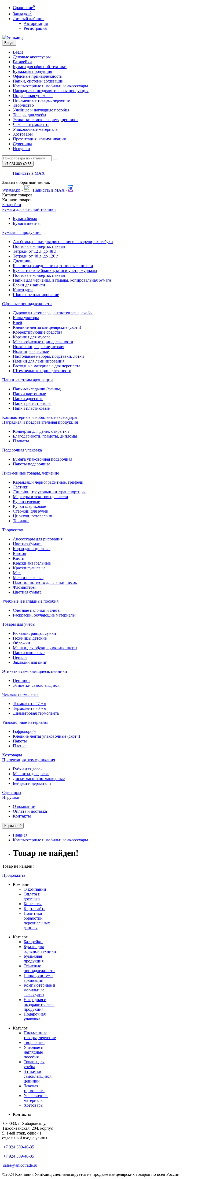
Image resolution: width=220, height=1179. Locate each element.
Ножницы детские (30, 638)
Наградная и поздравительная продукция (51, 90)
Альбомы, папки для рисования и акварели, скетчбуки (63, 241)
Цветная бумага (27, 544)
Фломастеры (24, 587)
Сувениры (22, 143)
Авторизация (36, 23)
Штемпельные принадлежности (42, 370)
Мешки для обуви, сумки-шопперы (45, 648)
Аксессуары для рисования (38, 539)
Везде (18, 52)
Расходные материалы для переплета (46, 366)
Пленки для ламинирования (38, 361)
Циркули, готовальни (32, 516)
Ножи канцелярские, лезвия (38, 346)
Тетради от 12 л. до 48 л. (35, 251)
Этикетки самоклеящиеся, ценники (45, 119)
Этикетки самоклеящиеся (36, 685)
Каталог (17, 199)
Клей (17, 322)
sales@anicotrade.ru (20, 1165)
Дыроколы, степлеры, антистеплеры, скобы (53, 313)
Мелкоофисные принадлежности (43, 341)
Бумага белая (25, 218)
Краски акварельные (32, 563)
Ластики (20, 487)
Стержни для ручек (30, 511)
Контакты (22, 816)
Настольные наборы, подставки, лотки (48, 356)
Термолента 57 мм (29, 703)
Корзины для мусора (31, 337)
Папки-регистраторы (32, 403)
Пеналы (20, 657)
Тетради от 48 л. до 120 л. (36, 256)
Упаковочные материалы (35, 129)
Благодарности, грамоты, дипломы (45, 436)
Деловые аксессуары (32, 57)
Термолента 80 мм (29, 708)
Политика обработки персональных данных (37, 920)
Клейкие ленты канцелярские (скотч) (47, 327)
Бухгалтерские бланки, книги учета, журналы (55, 270)
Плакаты (21, 441)
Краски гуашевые (29, 568)
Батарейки (22, 61)
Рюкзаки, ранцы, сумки (34, 633)
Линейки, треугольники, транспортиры (49, 492)
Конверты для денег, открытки (41, 431)
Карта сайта (34, 908)
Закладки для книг (30, 662)
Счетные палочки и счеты (37, 610)
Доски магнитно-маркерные (39, 778)
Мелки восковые (28, 577)
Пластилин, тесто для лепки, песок (45, 582)
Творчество (23, 105)
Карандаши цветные (31, 548)
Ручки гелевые (26, 501)
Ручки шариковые (29, 506)
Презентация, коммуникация (39, 139)
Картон (19, 553)
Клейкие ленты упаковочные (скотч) (46, 736)
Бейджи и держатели (32, 783)
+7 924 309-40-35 (18, 1147)
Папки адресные (28, 398)
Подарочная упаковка (33, 95)
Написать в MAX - (30, 173)
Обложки (21, 643)
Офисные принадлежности (38, 76)
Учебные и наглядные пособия (41, 110)
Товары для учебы (29, 115)
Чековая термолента (31, 124)
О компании (24, 806)
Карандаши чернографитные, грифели (48, 482)
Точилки (21, 520)
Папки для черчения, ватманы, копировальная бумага (62, 280)
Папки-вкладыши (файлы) (37, 389)
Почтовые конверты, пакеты (39, 246)
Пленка (20, 746)
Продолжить (13, 875)
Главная (20, 835)
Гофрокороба (24, 731)
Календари (23, 290)
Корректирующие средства (37, 332)
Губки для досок (28, 769)
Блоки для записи (29, 285)
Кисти (18, 558)
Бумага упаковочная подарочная (42, 459)
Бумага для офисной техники (40, 66)
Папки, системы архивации (38, 81)
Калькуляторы (26, 317)
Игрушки (21, 148)
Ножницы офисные (31, 351)
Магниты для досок (31, 773)
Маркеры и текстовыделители (40, 496)
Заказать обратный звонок (26, 182)
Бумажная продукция (32, 71)
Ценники (21, 680)
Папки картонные (29, 393)
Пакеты (20, 741)
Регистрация (35, 28)
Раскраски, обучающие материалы (44, 615)
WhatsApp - (13, 190)
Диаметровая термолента (36, 713)
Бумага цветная (27, 223)
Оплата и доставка (30, 811)
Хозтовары (23, 134)
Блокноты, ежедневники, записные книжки (53, 265)
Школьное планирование (36, 294)
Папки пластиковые (31, 408)
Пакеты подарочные (31, 464)
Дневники (22, 261)
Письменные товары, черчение (41, 100)
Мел (17, 572)
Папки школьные (29, 652)
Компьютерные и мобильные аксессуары (50, 86)
